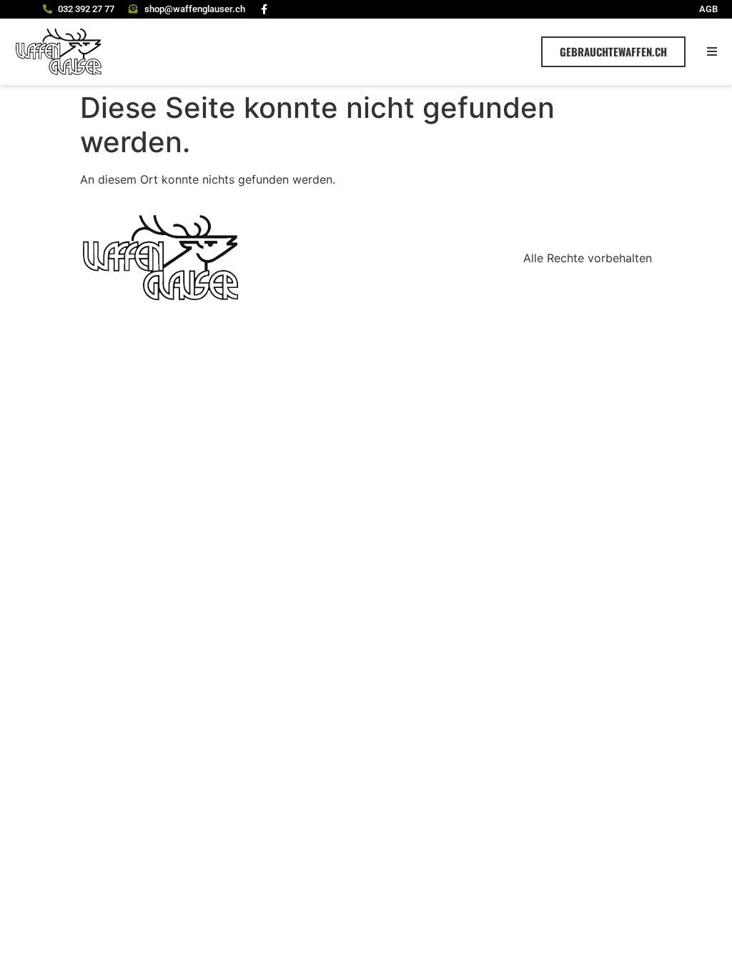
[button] (712, 51)
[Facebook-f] (264, 9)
